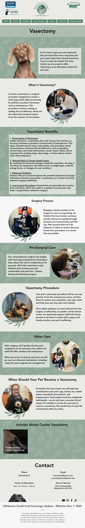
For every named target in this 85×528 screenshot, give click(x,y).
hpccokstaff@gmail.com (63, 475)
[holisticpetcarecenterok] (75, 500)
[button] (6, 21)
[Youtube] (63, 500)
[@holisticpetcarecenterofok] (67, 500)
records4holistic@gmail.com (63, 478)
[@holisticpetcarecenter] (71, 500)
